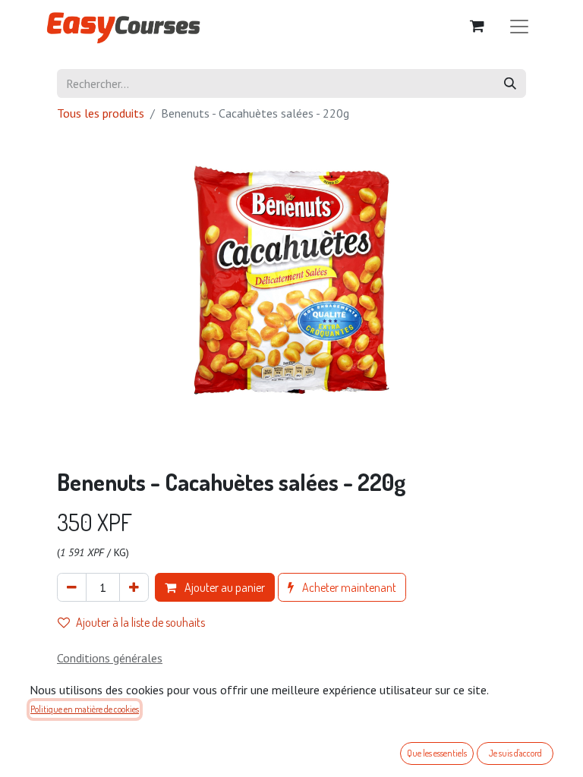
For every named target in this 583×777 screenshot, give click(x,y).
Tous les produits (100, 113)
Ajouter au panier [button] (223, 587)
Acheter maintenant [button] (348, 587)
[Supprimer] (72, 587)
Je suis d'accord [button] (515, 753)
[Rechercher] (510, 83)
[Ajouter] (134, 587)
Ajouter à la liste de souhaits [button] (140, 622)
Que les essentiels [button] (437, 753)
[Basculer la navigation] (519, 25)
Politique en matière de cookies (84, 709)
